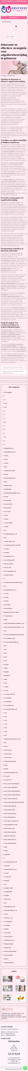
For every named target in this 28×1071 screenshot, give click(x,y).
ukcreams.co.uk (8, 918)
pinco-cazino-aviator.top (10, 798)
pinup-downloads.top (9, 817)
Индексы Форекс (8, 944)
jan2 (5, 649)
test (5, 903)
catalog (6, 526)
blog (5, 481)
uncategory (7, 925)
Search (25, 21)
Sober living (7, 899)
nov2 (5, 716)
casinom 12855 (8, 522)
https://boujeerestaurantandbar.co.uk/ (14, 623)
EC (5, 586)
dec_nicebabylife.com (10, 571)
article (6, 459)
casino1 (6, 519)
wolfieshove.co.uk (9, 940)
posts (5, 847)
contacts (6, 549)
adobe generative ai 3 (10, 452)
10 (5, 399)
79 (5, 437)
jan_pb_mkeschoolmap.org (11, 642)
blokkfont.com (8, 485)
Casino (6, 515)
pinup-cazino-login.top (10, 813)
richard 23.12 (7, 876)
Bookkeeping (7, 489)
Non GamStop (7, 701)
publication (7, 854)
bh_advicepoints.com (9, 478)
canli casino (7, 511)
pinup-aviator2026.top (10, 806)
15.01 (5, 403)
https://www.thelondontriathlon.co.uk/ (14, 627)
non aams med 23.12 (9, 694)
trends (6, 914)
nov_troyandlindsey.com (10, 709)
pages (6, 765)
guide (5, 619)
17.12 (5, 407)
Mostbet (6, 672)
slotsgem (6, 895)
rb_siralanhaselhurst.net (10, 862)
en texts (6, 593)
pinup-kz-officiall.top (9, 836)
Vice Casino (7, 932)
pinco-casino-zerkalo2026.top (12, 794)
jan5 (5, 657)
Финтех (6, 958)
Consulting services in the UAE (12, 545)
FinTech (6, 601)
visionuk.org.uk (8, 936)
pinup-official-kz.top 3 (10, 839)
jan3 (5, 653)
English (12, 36)
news (5, 683)
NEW (5, 679)
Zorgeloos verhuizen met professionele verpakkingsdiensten (12, 372)
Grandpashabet (8, 616)
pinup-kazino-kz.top (9, 828)
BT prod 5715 (7, 508)
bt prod (6, 496)
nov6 (5, 731)
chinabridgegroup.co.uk (10, 534)
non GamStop (7, 698)
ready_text (7, 865)
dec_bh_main (7, 567)
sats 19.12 (6, 880)
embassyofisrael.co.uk (10, 590)
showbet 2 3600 (8, 888)
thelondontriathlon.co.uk (10, 910)
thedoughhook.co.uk (9, 906)
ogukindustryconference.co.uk (12, 739)
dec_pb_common (8, 575)
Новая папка (7, 947)
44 (5, 422)
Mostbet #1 (7, 675)
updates (6, 929)
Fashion (6, 597)
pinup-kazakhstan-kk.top (10, 824)
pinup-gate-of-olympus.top (11, 821)
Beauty (6, 474)
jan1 (5, 645)
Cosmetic (6, 552)
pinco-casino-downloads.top (11, 783)
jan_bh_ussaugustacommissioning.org (14, 634)
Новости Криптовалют (10, 951)
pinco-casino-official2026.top (12, 791)
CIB (5, 537)
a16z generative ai (9, 448)
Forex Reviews (8, 608)
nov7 (5, 735)
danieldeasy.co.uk (9, 556)
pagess (6, 768)
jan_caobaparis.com (9, 638)
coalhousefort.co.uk (9, 541)
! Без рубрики (8, 392)
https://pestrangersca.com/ (8, 134)
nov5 (5, 727)
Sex (5, 884)
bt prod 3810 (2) (8, 504)
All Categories (13, 17)
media (6, 668)
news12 (6, 686)
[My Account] (12, 26)
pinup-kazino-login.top (10, 832)
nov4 (5, 724)
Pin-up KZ (7, 776)
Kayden (4, 75)
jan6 (5, 660)
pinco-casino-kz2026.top (11, 787)
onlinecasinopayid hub (10, 761)
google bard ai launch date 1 (11, 612)
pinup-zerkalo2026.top (10, 843)
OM (5, 742)
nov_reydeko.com (9, 705)
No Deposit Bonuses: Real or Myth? (13, 367)
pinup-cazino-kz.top (9, 809)
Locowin (6, 664)
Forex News (7, 604)
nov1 (5, 713)
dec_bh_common (8, 563)
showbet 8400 (8, 891)
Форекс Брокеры (8, 962)
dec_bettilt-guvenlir (9, 560)
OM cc (6, 746)
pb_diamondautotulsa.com (11, 772)
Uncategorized (8, 921)
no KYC (6, 690)
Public (6, 850)
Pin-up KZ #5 (7, 780)
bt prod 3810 (7, 500)
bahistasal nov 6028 (9, 470)
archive (6, 455)
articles (6, 463)
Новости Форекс (8, 955)
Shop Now (23, 1)
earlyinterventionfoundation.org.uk (13, 582)
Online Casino (8, 750)
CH (5, 530)
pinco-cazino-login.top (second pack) (14, 802)
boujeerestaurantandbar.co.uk (12, 493)
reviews (6, 873)
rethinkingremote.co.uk (10, 869)
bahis (5, 467)
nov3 (5, 720)
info (5, 631)
